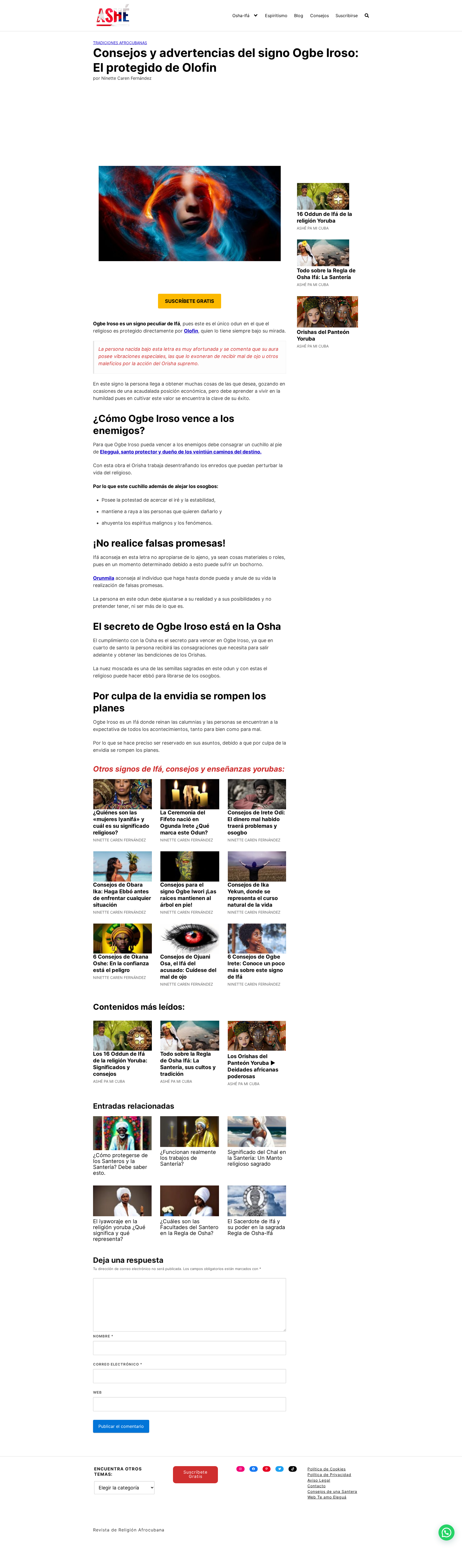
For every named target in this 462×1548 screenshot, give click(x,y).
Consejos (319, 15)
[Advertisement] (231, 125)
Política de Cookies (326, 1469)
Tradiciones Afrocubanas (120, 42)
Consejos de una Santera (332, 1491)
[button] (446, 1532)
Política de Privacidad (329, 1474)
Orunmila (103, 578)
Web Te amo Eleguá (326, 1497)
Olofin (191, 331)
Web (97, 1392)
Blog (298, 15)
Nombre (103, 1336)
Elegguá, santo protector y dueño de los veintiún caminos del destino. (180, 452)
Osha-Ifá (240, 15)
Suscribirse (347, 15)
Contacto (316, 1486)
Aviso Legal (318, 1480)
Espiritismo (276, 15)
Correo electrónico (117, 1364)
